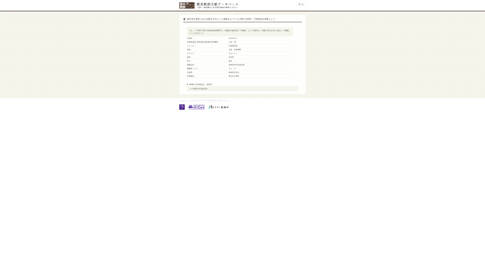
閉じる (301, 4)
